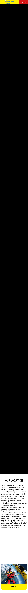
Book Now (24, 2)
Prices (14, 587)
